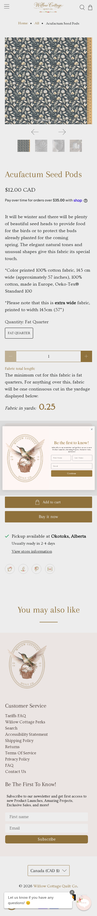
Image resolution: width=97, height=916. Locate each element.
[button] (83, 902)
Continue (71, 473)
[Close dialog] (91, 429)
